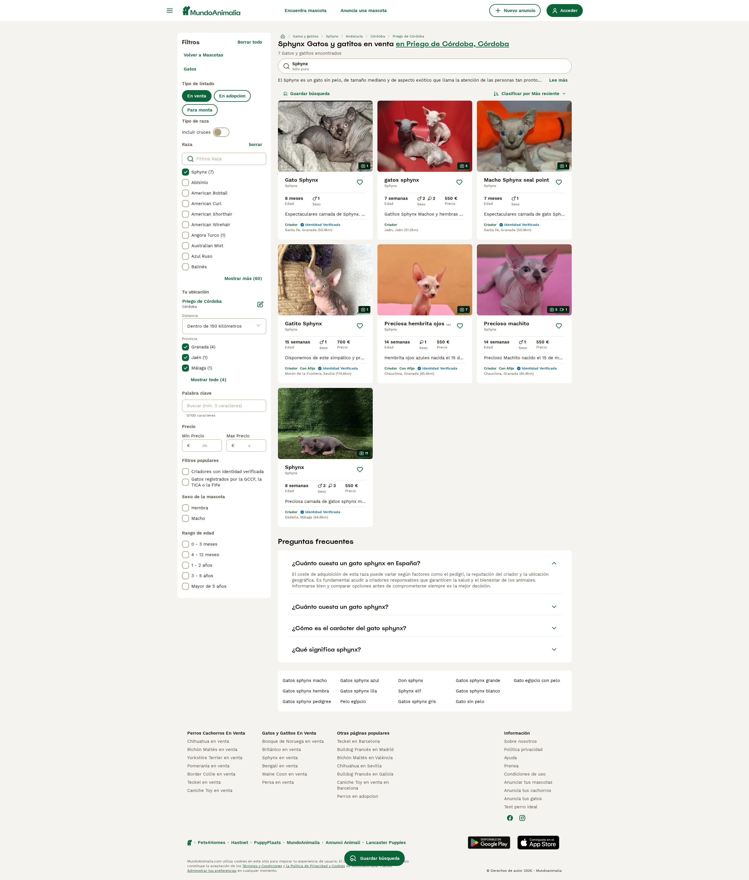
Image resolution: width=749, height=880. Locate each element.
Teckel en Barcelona (358, 741)
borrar (255, 144)
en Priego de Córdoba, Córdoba (452, 44)
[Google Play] (489, 843)
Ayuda (510, 757)
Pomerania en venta (208, 766)
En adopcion (232, 96)
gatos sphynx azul (359, 680)
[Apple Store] (538, 843)
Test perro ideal (520, 806)
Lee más (558, 80)
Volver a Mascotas (203, 55)
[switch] (221, 132)
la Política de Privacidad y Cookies (315, 866)
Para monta (199, 110)
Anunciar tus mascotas (528, 782)
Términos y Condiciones (262, 866)
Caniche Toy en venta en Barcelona (363, 785)
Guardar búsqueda (310, 93)
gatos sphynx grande (478, 680)
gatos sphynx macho (305, 680)
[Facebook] (510, 818)
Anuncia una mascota (364, 10)
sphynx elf (409, 691)
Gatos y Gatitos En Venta (289, 733)
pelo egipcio (353, 701)
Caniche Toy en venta (209, 790)
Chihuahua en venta (208, 741)
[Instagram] (522, 818)
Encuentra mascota (306, 10)
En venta (196, 96)
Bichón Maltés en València (365, 757)
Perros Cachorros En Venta (216, 733)
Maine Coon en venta (284, 774)
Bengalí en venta (280, 766)
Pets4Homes (211, 842)
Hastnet (239, 842)
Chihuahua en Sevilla (359, 766)
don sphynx (410, 680)
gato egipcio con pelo (537, 680)
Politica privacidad (523, 749)
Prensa (511, 766)
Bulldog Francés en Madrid (365, 749)
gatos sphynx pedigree (307, 701)
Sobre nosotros (520, 741)
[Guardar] (360, 182)
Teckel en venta (204, 782)
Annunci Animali (343, 842)
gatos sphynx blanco (478, 691)
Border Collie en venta (211, 774)
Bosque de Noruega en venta (293, 741)
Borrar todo (250, 42)
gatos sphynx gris (417, 701)
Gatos (190, 69)
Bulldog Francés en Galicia (365, 774)
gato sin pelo (470, 701)
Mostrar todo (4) (208, 379)
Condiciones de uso (525, 774)
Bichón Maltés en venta (212, 749)
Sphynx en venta (280, 757)
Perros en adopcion (357, 796)
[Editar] (260, 304)
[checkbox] (185, 172)
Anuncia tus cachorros (527, 790)
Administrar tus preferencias (211, 871)
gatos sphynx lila (358, 691)
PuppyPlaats (267, 842)
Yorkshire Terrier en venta (214, 757)
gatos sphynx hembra (306, 691)
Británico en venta (281, 749)
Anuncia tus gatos (523, 798)
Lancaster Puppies (386, 842)
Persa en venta (278, 782)
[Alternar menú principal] (170, 10)
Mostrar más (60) (243, 278)
